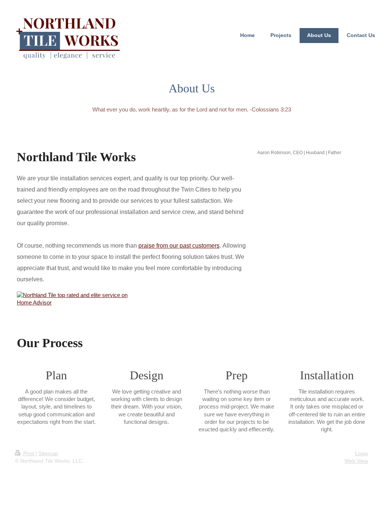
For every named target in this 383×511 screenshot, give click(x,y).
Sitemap (48, 453)
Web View (356, 461)
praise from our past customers (179, 245)
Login (361, 453)
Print (29, 453)
